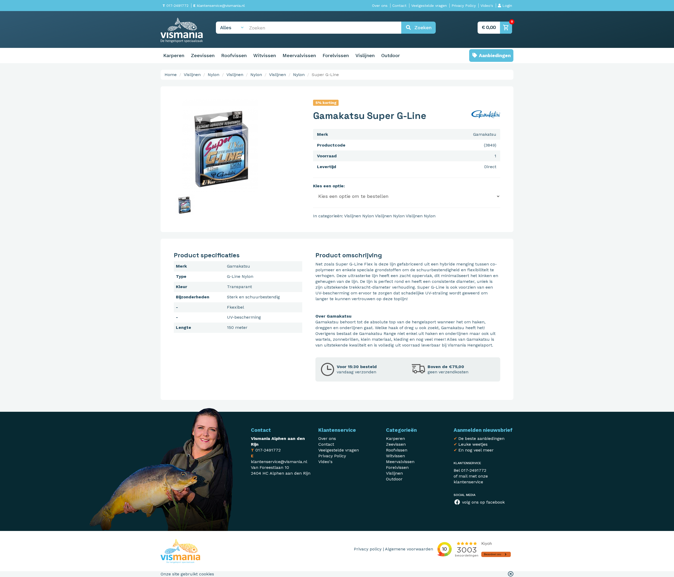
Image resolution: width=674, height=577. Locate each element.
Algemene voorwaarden (409, 548)
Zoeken (421, 27)
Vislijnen (365, 55)
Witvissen (264, 55)
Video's (486, 5)
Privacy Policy (464, 5)
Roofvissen (234, 55)
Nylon (213, 74)
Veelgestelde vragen (429, 5)
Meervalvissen (299, 55)
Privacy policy (367, 548)
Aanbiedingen (494, 55)
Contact (399, 5)
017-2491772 (175, 5)
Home (171, 74)
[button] (510, 574)
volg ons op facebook (483, 502)
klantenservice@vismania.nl (219, 5)
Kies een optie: (329, 185)
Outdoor (390, 55)
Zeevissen (203, 55)
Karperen (173, 55)
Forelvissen (336, 55)
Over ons (380, 5)
